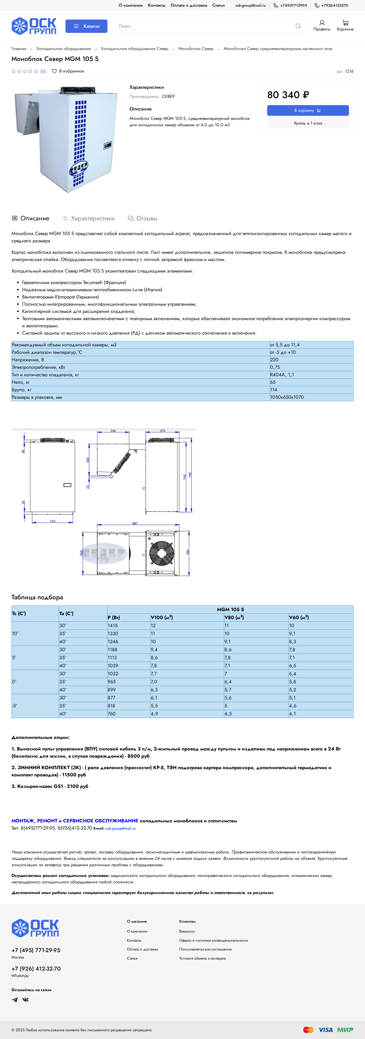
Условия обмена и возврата (202, 958)
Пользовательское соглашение (205, 949)
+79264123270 (334, 5)
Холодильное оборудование (63, 48)
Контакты (156, 5)
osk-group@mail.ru (250, 5)
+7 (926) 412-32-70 (36, 969)
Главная (18, 48)
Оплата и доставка (189, 5)
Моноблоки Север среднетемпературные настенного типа (278, 48)
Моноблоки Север (195, 48)
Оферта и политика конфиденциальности (213, 940)
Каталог (92, 26)
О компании (131, 5)
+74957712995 (293, 5)
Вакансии (187, 931)
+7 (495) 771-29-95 (35, 950)
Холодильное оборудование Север (134, 48)
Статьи (218, 5)
